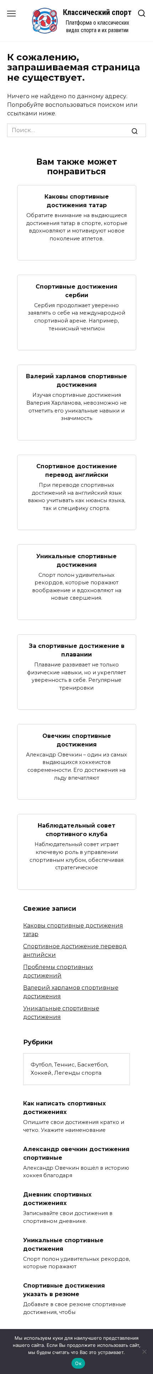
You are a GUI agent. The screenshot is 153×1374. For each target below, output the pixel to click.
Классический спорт (97, 12)
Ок (78, 1363)
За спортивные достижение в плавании (77, 650)
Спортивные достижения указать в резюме (64, 1290)
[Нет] (144, 1351)
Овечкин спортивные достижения (76, 740)
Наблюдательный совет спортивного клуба (76, 830)
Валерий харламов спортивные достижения (76, 380)
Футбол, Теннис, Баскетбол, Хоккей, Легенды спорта (69, 1068)
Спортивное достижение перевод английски (76, 470)
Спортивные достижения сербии (76, 290)
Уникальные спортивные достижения (76, 560)
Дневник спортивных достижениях (57, 1198)
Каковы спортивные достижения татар (76, 201)
